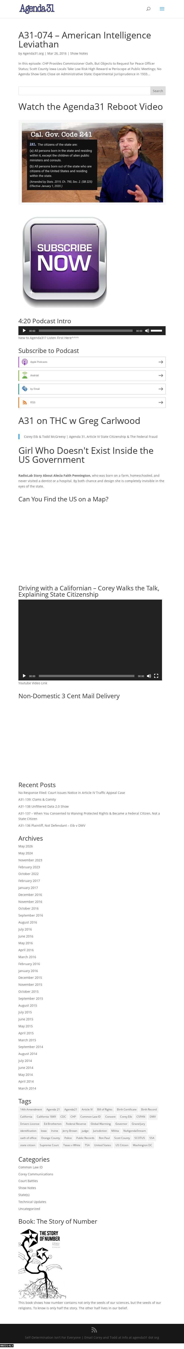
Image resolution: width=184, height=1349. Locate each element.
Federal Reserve (76, 1124)
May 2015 (25, 1026)
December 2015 (30, 977)
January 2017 (28, 888)
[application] (92, 330)
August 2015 (27, 1005)
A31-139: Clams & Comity (37, 799)
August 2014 (27, 1054)
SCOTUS (139, 1138)
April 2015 (26, 1033)
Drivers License (29, 1124)
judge (85, 1131)
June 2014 (25, 1067)
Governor (121, 1124)
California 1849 (46, 1117)
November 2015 (30, 984)
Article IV (87, 1109)
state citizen (27, 1145)
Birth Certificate (127, 1109)
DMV (153, 1117)
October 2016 (28, 908)
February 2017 (29, 881)
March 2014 (27, 1088)
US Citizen (122, 1145)
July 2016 (25, 929)
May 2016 (25, 943)
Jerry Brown (70, 1131)
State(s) (23, 1195)
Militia (115, 1131)
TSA (87, 1145)
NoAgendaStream (134, 1131)
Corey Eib (126, 1117)
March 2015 (27, 1040)
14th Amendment (31, 1109)
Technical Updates (32, 1202)
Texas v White (71, 1145)
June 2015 (25, 1019)
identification (28, 1131)
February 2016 (29, 964)
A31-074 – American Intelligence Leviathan (84, 39)
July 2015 (25, 1012)
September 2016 (30, 915)
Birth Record (149, 1109)
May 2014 (25, 1074)
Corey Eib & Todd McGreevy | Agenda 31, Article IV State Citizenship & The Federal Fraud (91, 436)
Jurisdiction (100, 1131)
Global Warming (101, 1124)
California (26, 1117)
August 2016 (27, 922)
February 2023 (29, 867)
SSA (151, 1138)
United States (102, 1145)
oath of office (28, 1138)
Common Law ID (90, 1117)
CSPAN (140, 1117)
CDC (63, 1117)
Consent (110, 1117)
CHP (73, 1117)
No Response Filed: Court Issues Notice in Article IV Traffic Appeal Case (71, 793)
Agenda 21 (53, 1109)
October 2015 (28, 991)
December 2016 (30, 895)
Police (68, 1138)
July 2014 (25, 1061)
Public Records (85, 1138)
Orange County (50, 1138)
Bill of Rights (104, 1109)
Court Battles (28, 1181)
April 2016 (26, 950)
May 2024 (25, 853)
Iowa (44, 1131)
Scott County (122, 1138)
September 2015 (30, 998)
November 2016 (30, 901)
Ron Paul (104, 1138)
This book (25, 1302)
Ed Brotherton (52, 1124)
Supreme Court (49, 1145)
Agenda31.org (33, 53)
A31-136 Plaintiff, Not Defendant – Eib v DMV (51, 825)
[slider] (157, 330)
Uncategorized (29, 1209)
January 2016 (28, 971)
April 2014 (26, 1081)
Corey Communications (35, 1174)
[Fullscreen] (156, 676)
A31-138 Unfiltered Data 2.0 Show (43, 806)
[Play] (24, 330)
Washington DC (142, 1145)
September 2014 (30, 1047)
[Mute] (147, 330)
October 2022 (28, 874)
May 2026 (25, 846)
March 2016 (27, 957)
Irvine (54, 1131)
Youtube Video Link (32, 683)
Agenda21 (70, 1109)
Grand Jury (138, 1124)
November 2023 (30, 860)
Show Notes (79, 53)
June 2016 (25, 936)
